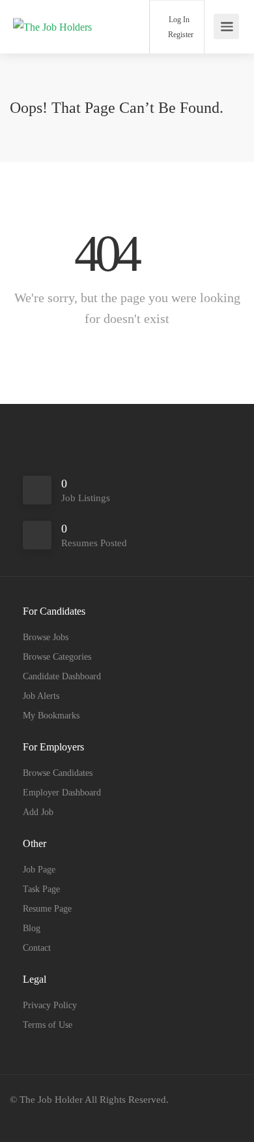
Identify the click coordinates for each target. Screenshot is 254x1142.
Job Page (39, 869)
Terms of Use (47, 1025)
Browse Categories (57, 657)
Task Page (41, 889)
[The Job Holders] (52, 8)
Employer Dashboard (62, 792)
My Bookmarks (51, 715)
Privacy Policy (50, 1005)
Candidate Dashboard (62, 676)
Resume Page (47, 909)
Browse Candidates (57, 773)
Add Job (38, 812)
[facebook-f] (23, 1117)
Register (179, 34)
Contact (37, 948)
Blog (31, 928)
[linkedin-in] (44, 1117)
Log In (178, 19)
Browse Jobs (45, 637)
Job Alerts (41, 696)
